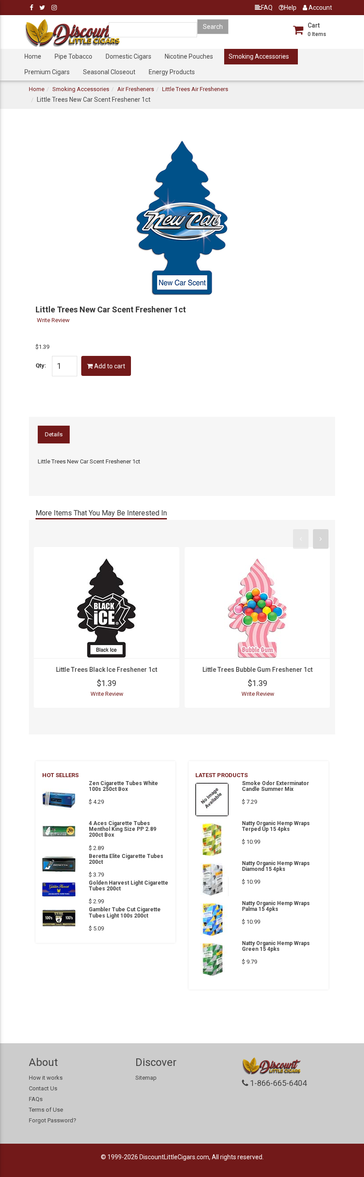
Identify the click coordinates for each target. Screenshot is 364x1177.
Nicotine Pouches (189, 56)
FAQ (267, 7)
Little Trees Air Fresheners (195, 89)
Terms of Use (46, 1109)
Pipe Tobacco (73, 56)
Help (290, 7)
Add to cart (109, 366)
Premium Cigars (47, 72)
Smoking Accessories (259, 56)
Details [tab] (54, 434)
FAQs (36, 1099)
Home (32, 56)
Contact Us (43, 1088)
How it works (46, 1077)
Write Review (53, 320)
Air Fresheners (135, 89)
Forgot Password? (52, 1120)
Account (319, 7)
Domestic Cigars (128, 56)
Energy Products (172, 72)
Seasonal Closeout (109, 72)
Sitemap (146, 1077)
